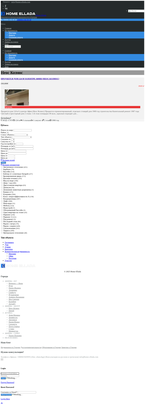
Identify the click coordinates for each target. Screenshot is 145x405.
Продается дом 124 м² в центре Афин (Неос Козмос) (30, 79)
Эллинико (13, 290)
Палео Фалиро (15, 288)
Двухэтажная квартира (14, 185)
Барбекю (8, 169)
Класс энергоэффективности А (18, 196)
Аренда (12, 35)
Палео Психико (15, 335)
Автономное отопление (15, 167)
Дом (6, 245)
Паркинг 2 (9, 217)
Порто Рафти (14, 326)
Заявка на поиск (11, 42)
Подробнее (5, 118)
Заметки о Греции (69, 347)
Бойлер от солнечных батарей (18, 174)
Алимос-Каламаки (16, 297)
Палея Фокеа (14, 322)
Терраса (8, 230)
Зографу (12, 304)
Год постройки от (8, 144)
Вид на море (10, 181)
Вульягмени (14, 295)
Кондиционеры (11, 199)
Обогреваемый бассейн (14, 210)
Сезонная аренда (16, 37)
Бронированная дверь (14, 176)
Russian (133, 11)
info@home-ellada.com (20, 2)
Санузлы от (6, 141)
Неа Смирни (14, 299)
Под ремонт (9, 219)
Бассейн (8, 171)
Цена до (4, 153)
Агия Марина (14, 315)
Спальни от (6, 139)
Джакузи (8, 187)
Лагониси (13, 320)
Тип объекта (6, 137)
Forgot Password (7, 382)
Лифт (7, 201)
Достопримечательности (31, 347)
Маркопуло (13, 331)
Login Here (5, 399)
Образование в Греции (51, 347)
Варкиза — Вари (16, 283)
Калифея (12, 301)
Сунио (11, 329)
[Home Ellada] (18, 15)
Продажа (12, 33)
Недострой (9, 208)
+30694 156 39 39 (24, 20)
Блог (7, 44)
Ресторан (12, 258)
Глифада (12, 292)
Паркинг (9, 215)
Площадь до (8, 148)
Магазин (12, 254)
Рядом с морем (11, 226)
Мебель (8, 205)
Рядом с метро (11, 224)
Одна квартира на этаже (15, 212)
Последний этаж (12, 221)
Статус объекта (7, 135)
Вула (11, 286)
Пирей (11, 310)
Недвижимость (11, 30)
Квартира (9, 249)
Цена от (4, 151)
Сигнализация (11, 228)
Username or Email (9, 392)
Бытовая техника (12, 178)
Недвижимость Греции (10, 347)
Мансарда (9, 203)
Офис (11, 256)
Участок (8, 260)
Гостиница (9, 242)
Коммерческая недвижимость (17, 251)
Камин (8, 192)
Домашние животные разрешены (18, 190)
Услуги (8, 39)
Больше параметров (10, 165)
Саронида (13, 324)
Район (3, 132)
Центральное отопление (15, 233)
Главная (8, 28)
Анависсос (13, 317)
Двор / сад (9, 183)
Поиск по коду (7, 130)
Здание (8, 247)
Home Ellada (41, 15)
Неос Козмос (14, 308)
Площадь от (7, 146)
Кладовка (9, 194)
